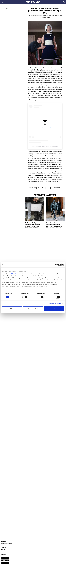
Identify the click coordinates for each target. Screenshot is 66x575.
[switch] (24, 297)
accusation (32, 188)
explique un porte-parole (42, 181)
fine (48, 188)
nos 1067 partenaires (13, 274)
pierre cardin (56, 188)
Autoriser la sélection (33, 309)
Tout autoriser (54, 309)
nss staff (3, 549)
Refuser (12, 309)
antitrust (41, 188)
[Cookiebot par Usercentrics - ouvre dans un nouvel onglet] (56, 264)
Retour (5, 8)
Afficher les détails (55, 303)
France (3, 542)
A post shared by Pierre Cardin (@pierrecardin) (45, 146)
